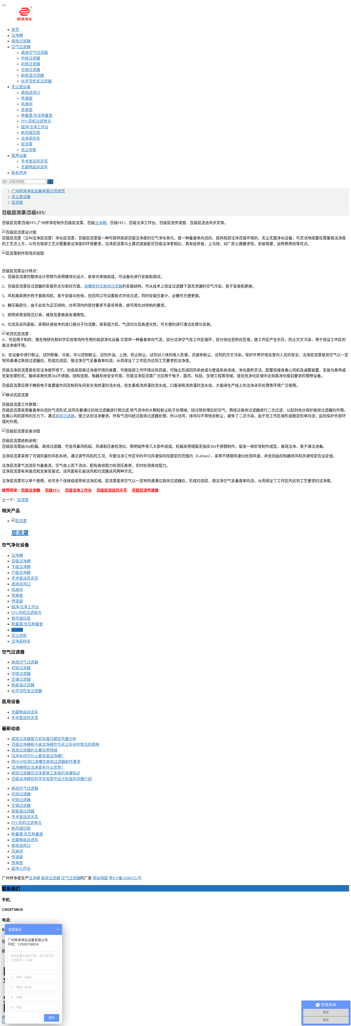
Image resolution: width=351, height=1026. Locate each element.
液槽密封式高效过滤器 (103, 286)
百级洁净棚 (30, 490)
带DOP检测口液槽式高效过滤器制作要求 (45, 762)
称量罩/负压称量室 (37, 115)
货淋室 (26, 110)
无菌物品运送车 (34, 167)
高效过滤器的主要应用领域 (34, 750)
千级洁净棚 (21, 567)
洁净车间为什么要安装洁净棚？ (38, 756)
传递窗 (26, 98)
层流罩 (26, 144)
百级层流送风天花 (111, 490)
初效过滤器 (30, 64)
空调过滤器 (30, 70)
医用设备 (19, 156)
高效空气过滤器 (34, 53)
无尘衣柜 (28, 150)
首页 (15, 30)
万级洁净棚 (21, 573)
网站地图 (100, 878)
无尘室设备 (21, 87)
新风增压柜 (30, 133)
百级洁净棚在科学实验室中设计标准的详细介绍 (51, 779)
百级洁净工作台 (78, 490)
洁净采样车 (30, 138)
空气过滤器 (21, 47)
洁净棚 (17, 35)
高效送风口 (30, 93)
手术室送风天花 (34, 161)
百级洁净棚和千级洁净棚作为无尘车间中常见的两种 (55, 744)
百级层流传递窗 (145, 490)
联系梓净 (19, 173)
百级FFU (52, 490)
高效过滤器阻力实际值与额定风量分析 (43, 739)
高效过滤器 (21, 41)
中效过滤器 (30, 58)
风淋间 (26, 104)
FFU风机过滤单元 (36, 121)
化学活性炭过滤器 (36, 81)
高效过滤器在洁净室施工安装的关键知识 (45, 773)
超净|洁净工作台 (34, 127)
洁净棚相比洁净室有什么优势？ (38, 767)
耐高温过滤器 (32, 75)
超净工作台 (21, 868)
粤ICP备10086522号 (125, 878)
